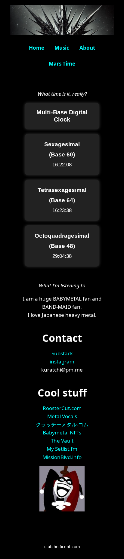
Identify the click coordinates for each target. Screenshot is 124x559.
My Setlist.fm (62, 448)
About (87, 47)
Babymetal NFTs (62, 432)
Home (36, 47)
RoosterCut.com (62, 408)
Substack (62, 353)
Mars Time (62, 63)
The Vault (62, 440)
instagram (62, 361)
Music (61, 47)
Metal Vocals (62, 416)
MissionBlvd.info (62, 457)
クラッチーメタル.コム (62, 424)
